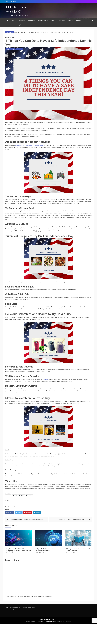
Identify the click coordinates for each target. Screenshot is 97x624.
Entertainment (42, 20)
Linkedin (37, 512)
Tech (13, 20)
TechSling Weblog (15, 9)
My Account (10, 25)
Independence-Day (11, 506)
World (69, 20)
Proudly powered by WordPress (35, 621)
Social (52, 20)
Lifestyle (61, 20)
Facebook (10, 512)
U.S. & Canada (11, 49)
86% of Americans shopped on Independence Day (29, 145)
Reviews (78, 20)
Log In (19, 25)
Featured (19, 49)
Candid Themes (66, 621)
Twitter (19, 512)
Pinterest (28, 512)
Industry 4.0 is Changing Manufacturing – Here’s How (73, 519)
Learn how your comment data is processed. (39, 596)
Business (21, 20)
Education (31, 20)
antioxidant (46, 379)
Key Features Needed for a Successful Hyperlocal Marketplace (26, 519)
